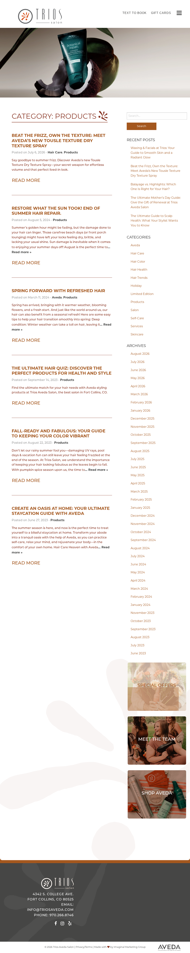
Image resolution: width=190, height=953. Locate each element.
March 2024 (139, 588)
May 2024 (138, 572)
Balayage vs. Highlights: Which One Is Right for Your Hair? (153, 187)
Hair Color (138, 261)
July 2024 (138, 556)
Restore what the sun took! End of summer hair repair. (56, 211)
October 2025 (141, 435)
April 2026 (138, 386)
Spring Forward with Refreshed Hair (58, 290)
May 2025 (138, 475)
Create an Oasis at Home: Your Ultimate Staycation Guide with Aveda (61, 511)
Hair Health (139, 269)
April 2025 (138, 483)
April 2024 (138, 580)
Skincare (137, 334)
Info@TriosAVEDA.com (50, 910)
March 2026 (139, 394)
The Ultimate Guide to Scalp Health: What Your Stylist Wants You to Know (154, 221)
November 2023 (142, 613)
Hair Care (137, 253)
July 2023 (137, 645)
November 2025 (142, 427)
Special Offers (156, 686)
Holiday (136, 286)
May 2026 (138, 378)
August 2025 (140, 451)
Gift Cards (161, 12)
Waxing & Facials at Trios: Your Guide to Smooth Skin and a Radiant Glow (153, 153)
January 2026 (140, 410)
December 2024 (143, 515)
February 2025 (141, 499)
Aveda (135, 245)
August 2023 (140, 637)
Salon (135, 310)
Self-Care (137, 318)
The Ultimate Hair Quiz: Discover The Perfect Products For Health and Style (62, 371)
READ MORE (26, 180)
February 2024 (141, 596)
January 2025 (140, 507)
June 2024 (138, 564)
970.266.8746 (62, 915)
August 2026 (140, 354)
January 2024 (140, 605)
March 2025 (139, 491)
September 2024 (143, 540)
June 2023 (138, 653)
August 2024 (140, 548)
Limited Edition (142, 294)
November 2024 (143, 524)
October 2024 (141, 532)
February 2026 (141, 402)
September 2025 (143, 443)
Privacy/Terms (84, 947)
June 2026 (138, 370)
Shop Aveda (157, 793)
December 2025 (142, 418)
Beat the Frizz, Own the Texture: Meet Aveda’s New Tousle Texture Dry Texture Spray (155, 171)
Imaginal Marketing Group (130, 947)
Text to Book (134, 12)
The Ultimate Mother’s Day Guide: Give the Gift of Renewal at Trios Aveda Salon (156, 203)
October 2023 (141, 621)
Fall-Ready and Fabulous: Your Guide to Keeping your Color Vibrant (58, 433)
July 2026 (138, 362)
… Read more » (96, 470)
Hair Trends (139, 278)
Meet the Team (157, 739)
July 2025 (137, 459)
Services (137, 326)
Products (137, 302)
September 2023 (143, 629)
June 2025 (138, 467)
